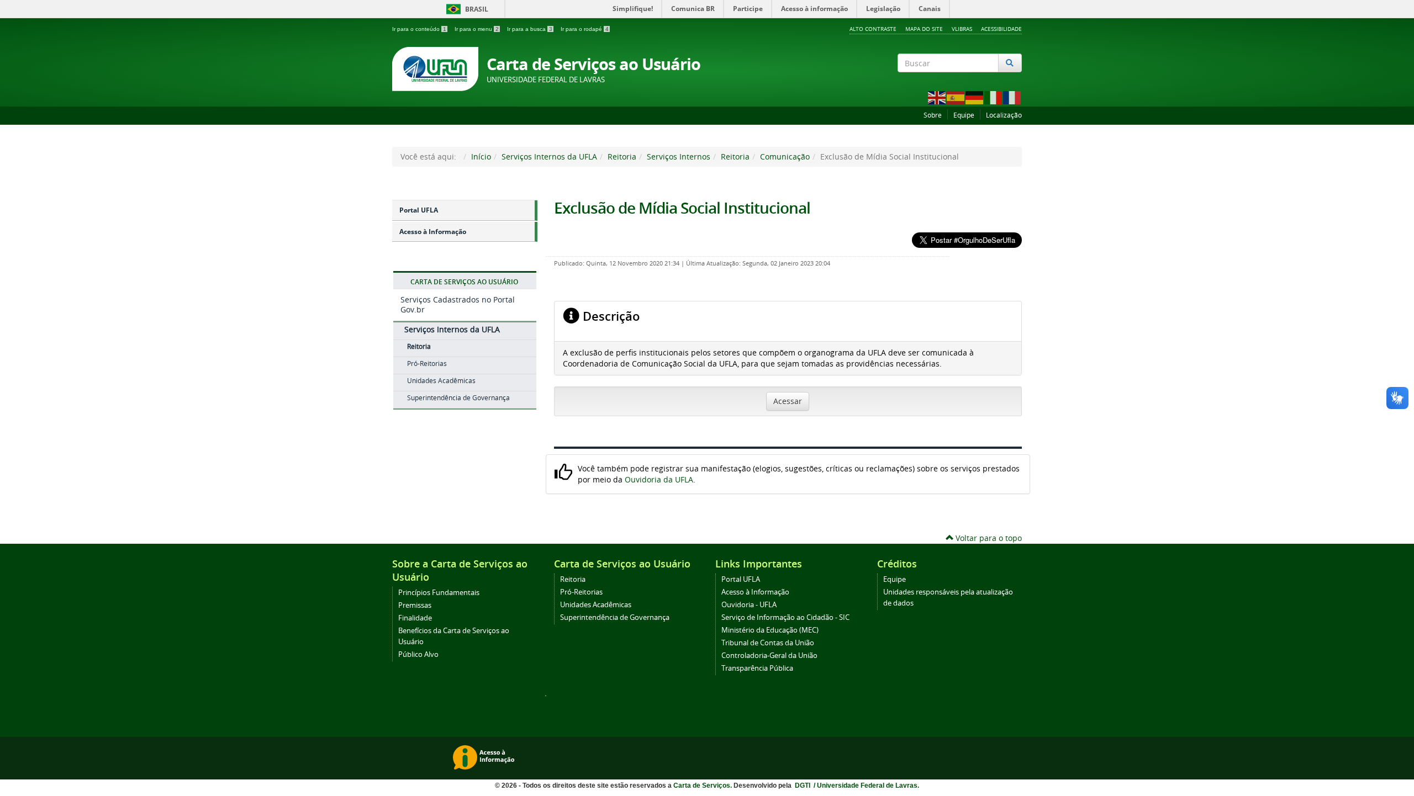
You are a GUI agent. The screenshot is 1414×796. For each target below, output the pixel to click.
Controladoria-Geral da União (769, 655)
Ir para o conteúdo (419, 29)
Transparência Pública (757, 668)
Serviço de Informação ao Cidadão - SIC (785, 617)
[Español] (956, 97)
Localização (1004, 115)
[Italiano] (993, 97)
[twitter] (1001, 83)
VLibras (962, 29)
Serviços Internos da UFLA (549, 156)
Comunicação (785, 156)
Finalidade (415, 618)
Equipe (963, 115)
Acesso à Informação (432, 231)
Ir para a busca (529, 29)
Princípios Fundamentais (438, 592)
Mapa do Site (924, 29)
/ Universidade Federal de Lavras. (865, 785)
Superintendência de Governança (458, 397)
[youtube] (1015, 83)
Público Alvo (418, 654)
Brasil (465, 9)
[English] (937, 97)
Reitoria (622, 156)
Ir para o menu (477, 29)
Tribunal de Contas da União (767, 643)
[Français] (1012, 97)
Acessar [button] (787, 401)
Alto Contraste (873, 29)
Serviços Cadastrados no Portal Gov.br (457, 304)
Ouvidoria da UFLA (659, 479)
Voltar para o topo (987, 538)
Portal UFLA (418, 210)
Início (481, 156)
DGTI (803, 785)
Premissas (414, 605)
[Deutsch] (974, 97)
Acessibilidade (1001, 29)
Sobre (933, 115)
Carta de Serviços (701, 785)
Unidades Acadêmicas (441, 380)
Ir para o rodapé (585, 29)
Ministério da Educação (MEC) (770, 630)
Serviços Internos (678, 156)
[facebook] (986, 83)
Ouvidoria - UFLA (749, 604)
